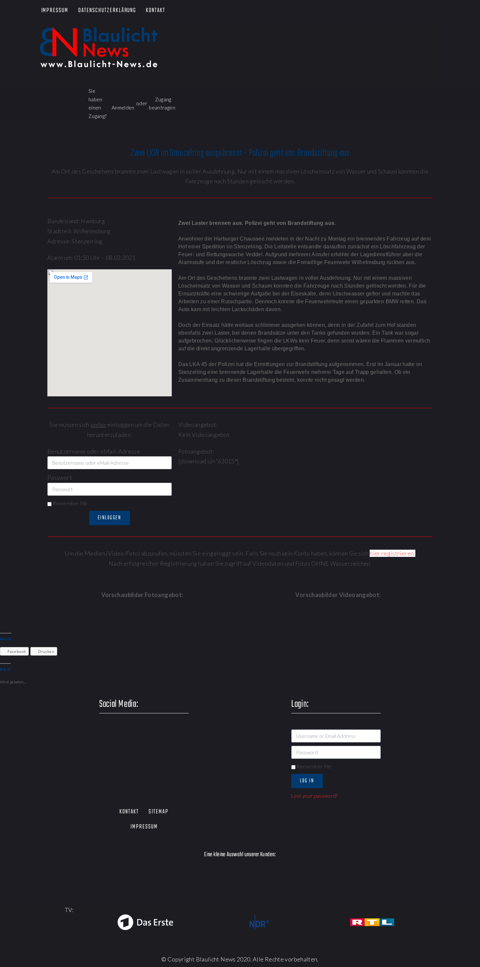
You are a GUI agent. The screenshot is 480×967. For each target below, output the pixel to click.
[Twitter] (384, 11)
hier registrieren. (392, 553)
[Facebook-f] (365, 11)
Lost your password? (314, 796)
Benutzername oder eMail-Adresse (93, 451)
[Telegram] (440, 11)
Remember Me (70, 503)
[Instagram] (421, 11)
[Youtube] (403, 11)
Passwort (59, 477)
